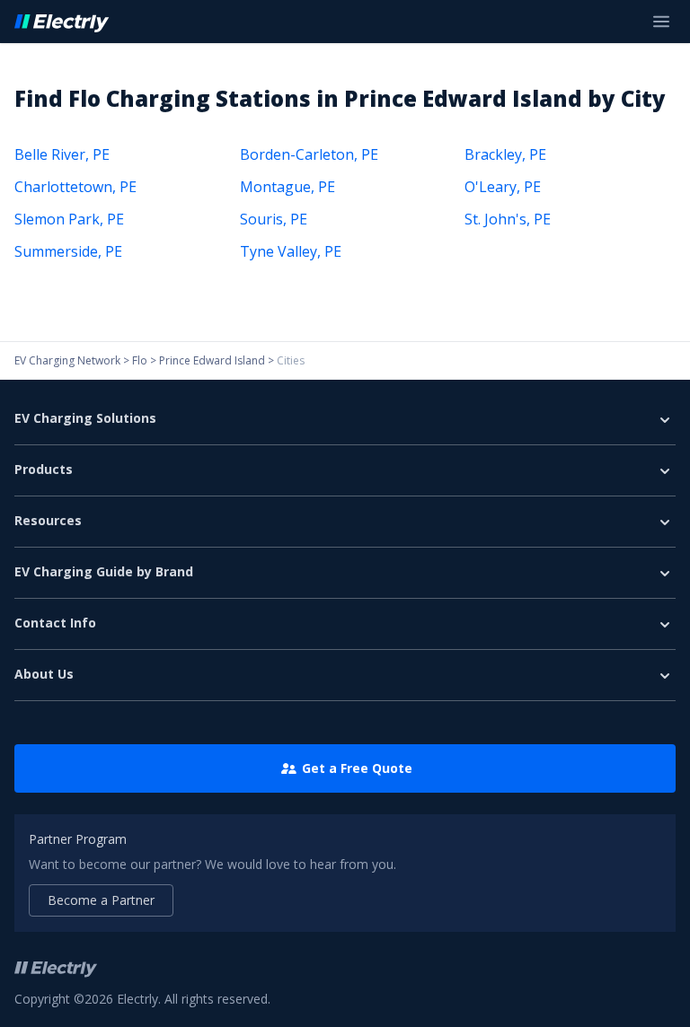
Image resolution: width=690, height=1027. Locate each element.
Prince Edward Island (212, 360)
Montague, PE (287, 187)
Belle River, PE (62, 154)
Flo (139, 360)
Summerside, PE (68, 251)
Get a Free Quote (357, 768)
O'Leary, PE (502, 187)
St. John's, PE (507, 219)
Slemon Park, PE (69, 219)
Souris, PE (273, 219)
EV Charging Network (67, 360)
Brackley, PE (505, 154)
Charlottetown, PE (75, 187)
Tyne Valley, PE (290, 251)
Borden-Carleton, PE (309, 154)
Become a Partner (101, 899)
